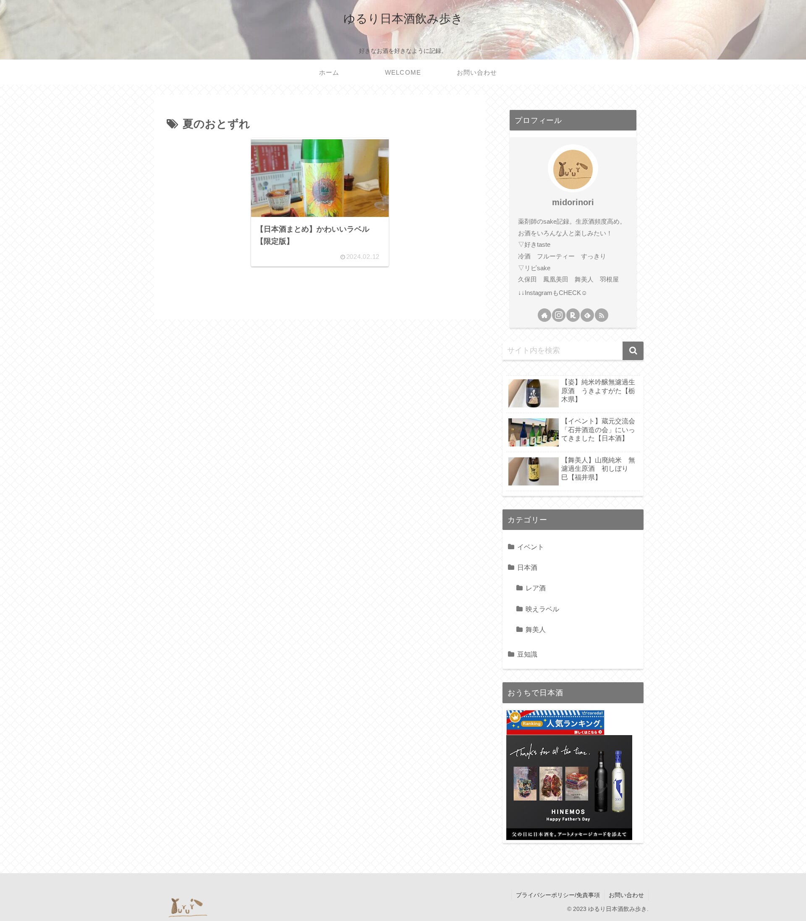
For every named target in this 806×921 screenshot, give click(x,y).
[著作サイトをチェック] (544, 315)
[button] (633, 351)
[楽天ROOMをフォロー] (573, 315)
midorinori (573, 202)
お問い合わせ (626, 895)
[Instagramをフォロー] (558, 315)
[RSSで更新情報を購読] (601, 315)
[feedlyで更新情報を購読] (587, 315)
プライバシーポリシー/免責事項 (558, 895)
